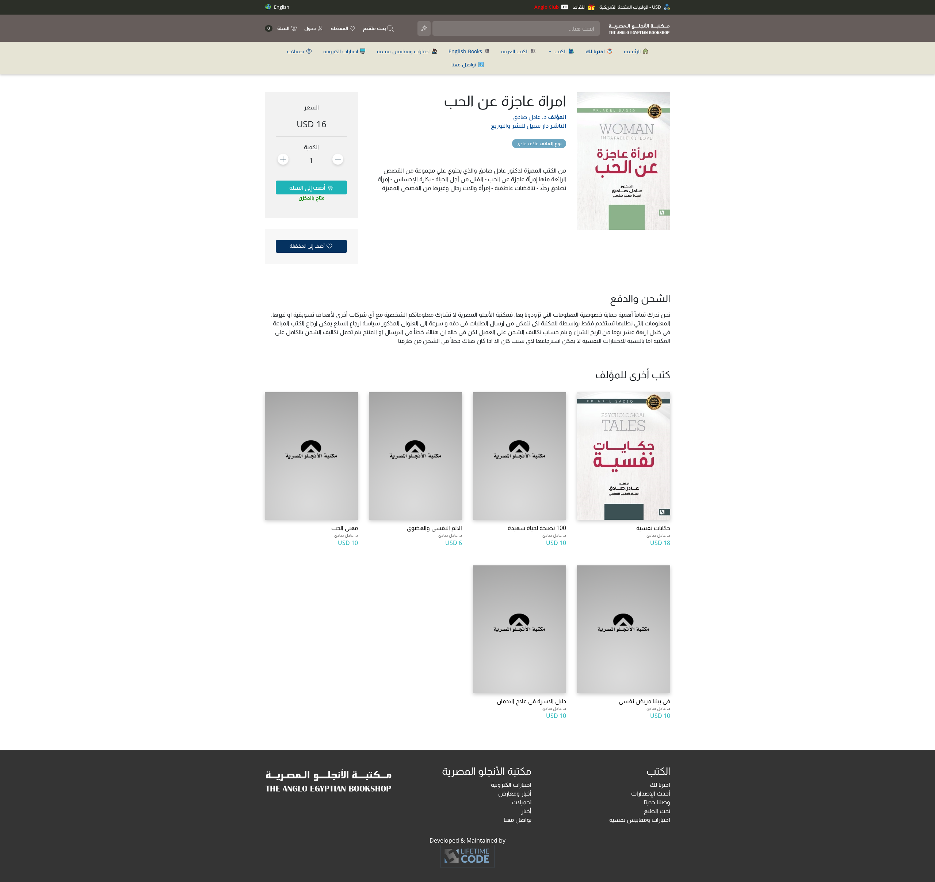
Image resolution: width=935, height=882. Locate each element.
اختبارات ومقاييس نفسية (404, 51)
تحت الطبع (657, 811)
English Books (466, 51)
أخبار (526, 811)
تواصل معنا (464, 64)
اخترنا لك (660, 785)
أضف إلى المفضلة (308, 246)
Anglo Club (547, 7)
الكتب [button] (560, 51)
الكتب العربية (515, 51)
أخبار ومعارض (514, 793)
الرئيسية (633, 51)
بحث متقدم (375, 28)
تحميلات (296, 51)
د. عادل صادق (529, 117)
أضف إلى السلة (308, 187)
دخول (310, 28)
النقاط (580, 7)
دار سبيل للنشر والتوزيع (520, 125)
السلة (278, 28)
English (281, 7)
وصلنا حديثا (657, 802)
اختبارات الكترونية (341, 51)
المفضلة (340, 28)
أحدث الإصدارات (650, 793)
